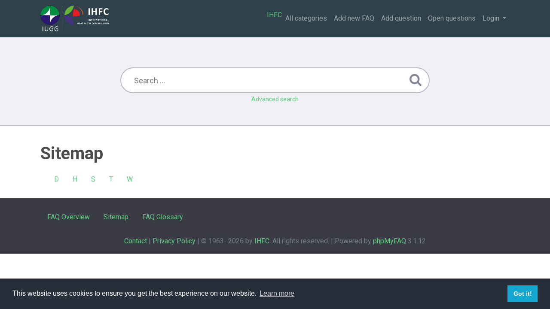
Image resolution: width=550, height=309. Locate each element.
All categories (306, 18)
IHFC (274, 15)
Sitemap (116, 217)
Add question (401, 18)
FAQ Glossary (162, 217)
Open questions (452, 18)
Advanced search (275, 99)
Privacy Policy (174, 241)
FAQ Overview (68, 217)
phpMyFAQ (389, 241)
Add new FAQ (354, 18)
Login (492, 18)
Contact (135, 241)
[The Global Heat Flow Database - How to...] (74, 18)
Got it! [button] (522, 293)
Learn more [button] (277, 293)
